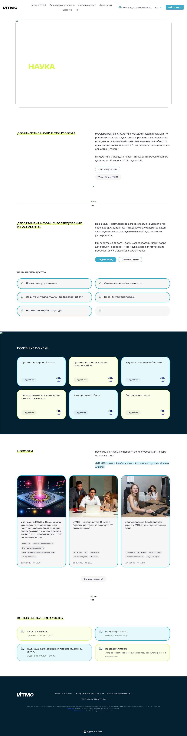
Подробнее (29, 380)
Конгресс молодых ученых (93, 699)
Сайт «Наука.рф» (107, 169)
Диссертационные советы (119, 693)
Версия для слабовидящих (137, 7)
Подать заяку (105, 259)
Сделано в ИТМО (95, 732)
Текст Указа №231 (108, 177)
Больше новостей (93, 579)
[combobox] (38, 5)
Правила (70, 709)
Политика (78, 711)
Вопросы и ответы (63, 693)
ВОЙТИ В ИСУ (175, 7)
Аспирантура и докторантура (90, 693)
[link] (26, 543)
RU (156, 7)
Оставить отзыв (130, 259)
